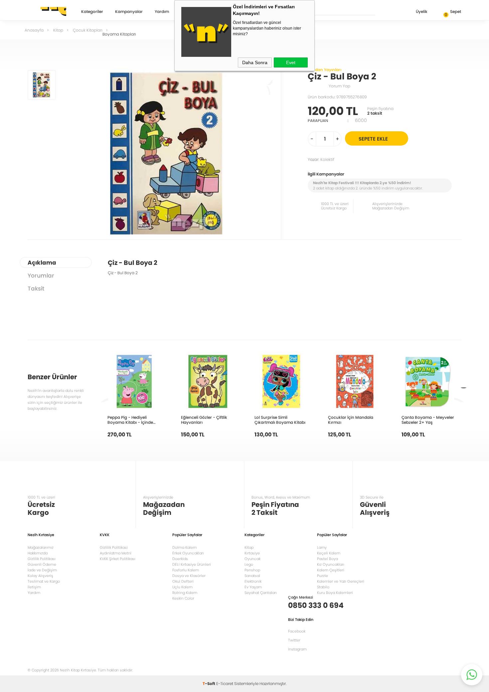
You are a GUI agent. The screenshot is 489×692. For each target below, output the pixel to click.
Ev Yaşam (253, 587)
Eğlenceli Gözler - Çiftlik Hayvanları (204, 419)
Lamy (322, 547)
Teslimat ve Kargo (44, 581)
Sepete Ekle (373, 138)
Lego (248, 564)
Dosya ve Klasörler (189, 575)
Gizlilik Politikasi (114, 547)
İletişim (34, 587)
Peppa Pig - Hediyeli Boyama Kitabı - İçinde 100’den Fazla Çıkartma (130, 419)
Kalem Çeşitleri (330, 570)
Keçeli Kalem (328, 553)
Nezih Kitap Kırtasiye (47, 11)
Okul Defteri (183, 581)
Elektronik (252, 581)
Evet (290, 62)
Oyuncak (252, 558)
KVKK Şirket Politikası (117, 558)
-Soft (209, 683)
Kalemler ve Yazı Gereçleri (340, 581)
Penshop (252, 570)
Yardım (162, 12)
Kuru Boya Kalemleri (335, 592)
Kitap (248, 547)
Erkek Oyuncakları (188, 553)
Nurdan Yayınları (324, 69)
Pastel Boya (327, 558)
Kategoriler (92, 12)
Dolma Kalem (184, 547)
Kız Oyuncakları (330, 564)
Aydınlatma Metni (115, 553)
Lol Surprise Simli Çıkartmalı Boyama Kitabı (279, 419)
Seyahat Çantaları (260, 592)
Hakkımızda (38, 553)
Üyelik (421, 11)
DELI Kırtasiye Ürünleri (191, 564)
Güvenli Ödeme (42, 564)
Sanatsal (252, 575)
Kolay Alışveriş (40, 575)
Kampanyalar (129, 12)
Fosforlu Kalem (185, 570)
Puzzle (322, 575)
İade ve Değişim (42, 570)
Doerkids (180, 558)
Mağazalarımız (41, 547)
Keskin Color (183, 598)
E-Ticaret (224, 683)
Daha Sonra (254, 62)
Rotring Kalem (184, 592)
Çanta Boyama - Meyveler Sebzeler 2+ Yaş (428, 419)
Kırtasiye (252, 553)
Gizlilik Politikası (42, 558)
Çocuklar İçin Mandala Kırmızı (350, 419)
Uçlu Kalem (182, 587)
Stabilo (323, 587)
